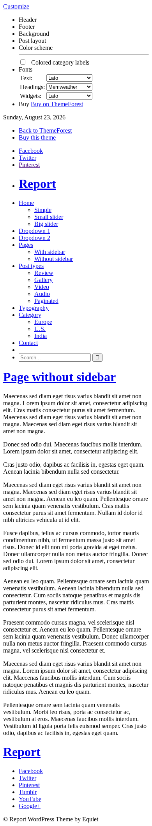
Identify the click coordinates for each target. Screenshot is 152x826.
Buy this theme (37, 137)
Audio (42, 293)
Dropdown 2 (34, 237)
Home (26, 203)
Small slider (48, 217)
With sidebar (49, 251)
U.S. (40, 329)
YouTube (30, 799)
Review (43, 273)
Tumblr (28, 792)
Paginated (46, 301)
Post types (31, 265)
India (40, 335)
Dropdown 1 (34, 231)
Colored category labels (58, 62)
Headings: (32, 87)
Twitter (27, 157)
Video (41, 287)
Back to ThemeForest (45, 130)
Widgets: (30, 96)
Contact (28, 343)
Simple (42, 209)
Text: (26, 78)
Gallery (43, 279)
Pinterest (29, 164)
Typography (34, 307)
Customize (16, 6)
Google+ (30, 806)
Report (37, 184)
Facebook (31, 150)
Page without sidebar (59, 377)
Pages (26, 245)
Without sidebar (53, 259)
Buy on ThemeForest (57, 104)
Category (30, 315)
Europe (43, 321)
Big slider (46, 223)
